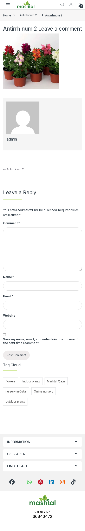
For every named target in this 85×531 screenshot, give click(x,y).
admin (11, 139)
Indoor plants (31, 381)
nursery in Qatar (16, 391)
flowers (10, 381)
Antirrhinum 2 (28, 15)
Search (62, 4)
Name (8, 277)
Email (8, 296)
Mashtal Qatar (56, 381)
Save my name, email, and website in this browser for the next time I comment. (42, 341)
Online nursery (43, 391)
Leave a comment (60, 28)
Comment (11, 223)
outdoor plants (15, 401)
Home (7, 15)
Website (9, 315)
